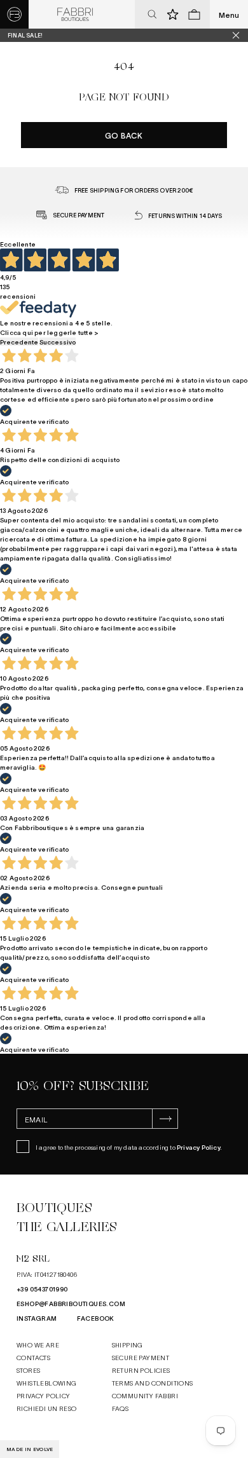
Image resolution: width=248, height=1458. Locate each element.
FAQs (120, 1408)
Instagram (37, 1318)
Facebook (95, 1318)
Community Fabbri (145, 1395)
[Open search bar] (152, 14)
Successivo (57, 341)
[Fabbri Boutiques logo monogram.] (14, 14)
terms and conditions (152, 1383)
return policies (141, 1370)
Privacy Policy (199, 1147)
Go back (123, 135)
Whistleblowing (47, 1383)
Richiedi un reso (46, 1408)
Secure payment (141, 1357)
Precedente (19, 341)
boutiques (54, 1207)
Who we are (38, 1344)
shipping (127, 1344)
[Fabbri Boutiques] (75, 14)
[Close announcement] (240, 35)
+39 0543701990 (42, 1288)
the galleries (67, 1227)
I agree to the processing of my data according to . (129, 1147)
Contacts (33, 1357)
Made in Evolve (29, 1449)
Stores (28, 1370)
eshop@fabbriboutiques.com (71, 1303)
